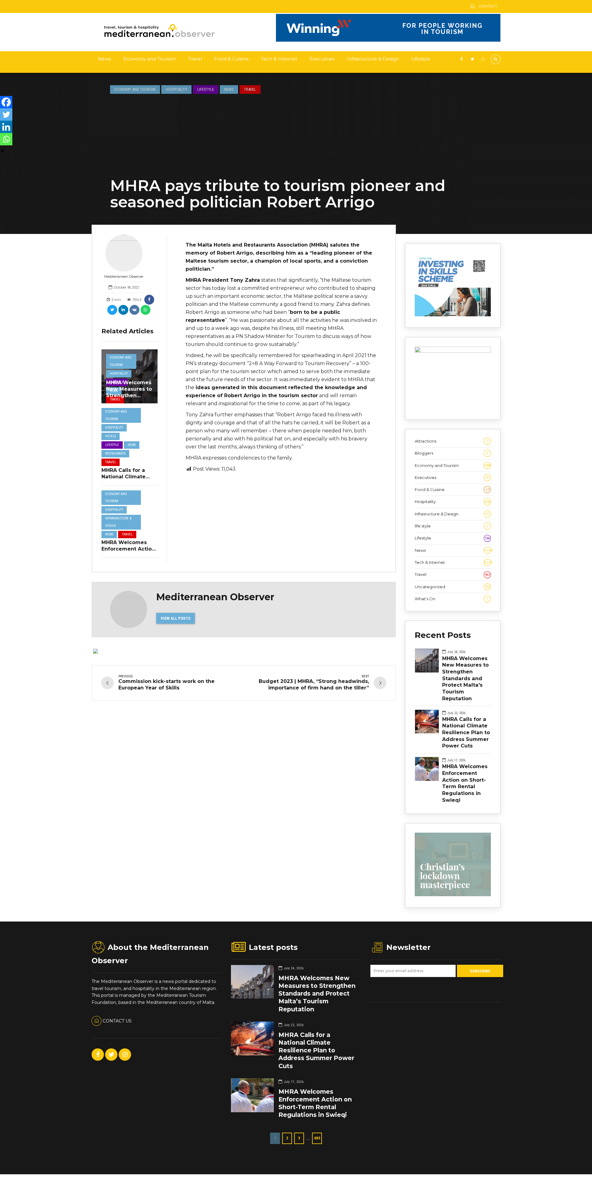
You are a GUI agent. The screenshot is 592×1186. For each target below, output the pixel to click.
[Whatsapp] (6, 139)
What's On (451, 598)
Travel (195, 59)
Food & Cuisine (231, 59)
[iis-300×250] (453, 314)
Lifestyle (420, 59)
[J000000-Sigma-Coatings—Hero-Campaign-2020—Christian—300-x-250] (453, 894)
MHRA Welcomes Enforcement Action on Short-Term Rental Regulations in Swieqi (464, 783)
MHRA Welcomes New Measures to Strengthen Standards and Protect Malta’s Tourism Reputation (317, 993)
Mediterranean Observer (123, 276)
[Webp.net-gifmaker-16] (388, 40)
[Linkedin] (6, 127)
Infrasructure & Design (373, 59)
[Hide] (2, 151)
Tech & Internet (279, 59)
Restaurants (115, 454)
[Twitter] (6, 114)
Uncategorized (452, 586)
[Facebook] (6, 102)
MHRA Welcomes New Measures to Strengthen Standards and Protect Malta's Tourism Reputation (465, 678)
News (104, 59)
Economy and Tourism (149, 59)
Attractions (451, 441)
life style (451, 525)
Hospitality (176, 89)
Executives (322, 59)
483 (317, 1138)
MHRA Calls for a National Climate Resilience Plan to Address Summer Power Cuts (466, 732)
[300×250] (453, 351)
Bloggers (451, 453)
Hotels (110, 436)
